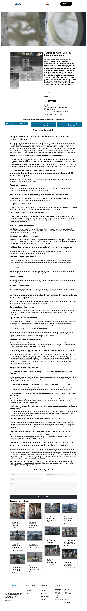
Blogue (55, 3)
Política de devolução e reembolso (44, 592)
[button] (40, 54)
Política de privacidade (44, 600)
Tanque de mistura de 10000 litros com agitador (34, 524)
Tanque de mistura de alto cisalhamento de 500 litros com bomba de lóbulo (17, 547)
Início (28, 3)
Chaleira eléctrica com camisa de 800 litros (34, 546)
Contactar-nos (48, 3)
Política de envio (45, 596)
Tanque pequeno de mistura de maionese (52, 540)
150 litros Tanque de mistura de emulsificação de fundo (69, 543)
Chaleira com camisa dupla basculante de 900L (51, 519)
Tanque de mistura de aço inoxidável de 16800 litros (16, 524)
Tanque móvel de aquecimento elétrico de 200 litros (17, 570)
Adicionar (52, 101)
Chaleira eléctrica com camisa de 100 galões (34, 568)
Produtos (33, 3)
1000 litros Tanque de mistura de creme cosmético (69, 565)
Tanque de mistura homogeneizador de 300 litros (52, 561)
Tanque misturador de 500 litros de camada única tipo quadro (68, 520)
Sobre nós (40, 3)
